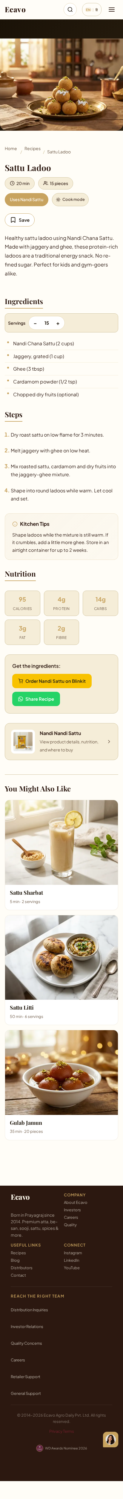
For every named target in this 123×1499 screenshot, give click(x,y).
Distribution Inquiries (29, 1309)
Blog (15, 1260)
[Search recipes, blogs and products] (70, 9)
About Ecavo (75, 1202)
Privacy (55, 1431)
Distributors (22, 1267)
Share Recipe (39, 699)
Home (11, 148)
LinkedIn (71, 1260)
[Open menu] (111, 9)
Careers (71, 1217)
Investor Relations (27, 1326)
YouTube (72, 1267)
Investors (72, 1209)
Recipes (32, 148)
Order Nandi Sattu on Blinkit (55, 681)
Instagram (73, 1252)
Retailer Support (25, 1376)
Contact (18, 1275)
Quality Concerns (26, 1343)
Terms (68, 1431)
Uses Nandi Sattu (26, 199)
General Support (26, 1393)
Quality (70, 1224)
